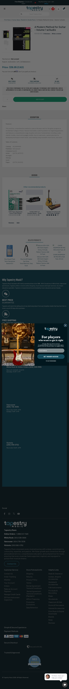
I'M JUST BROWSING (51, 361)
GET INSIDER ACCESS (51, 356)
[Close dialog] (65, 325)
